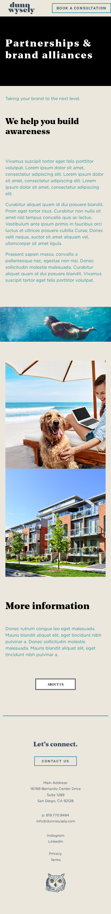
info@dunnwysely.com (55, 821)
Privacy (55, 854)
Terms (56, 860)
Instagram (55, 835)
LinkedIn (55, 841)
